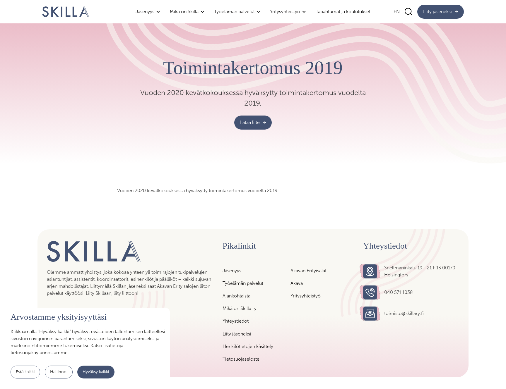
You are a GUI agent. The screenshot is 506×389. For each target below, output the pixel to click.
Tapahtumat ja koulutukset (343, 11)
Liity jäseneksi (237, 333)
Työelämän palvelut (243, 283)
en (397, 11)
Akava (296, 283)
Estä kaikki (25, 371)
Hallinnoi (58, 371)
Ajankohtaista (236, 295)
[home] (65, 12)
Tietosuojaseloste (241, 359)
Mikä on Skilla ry (240, 308)
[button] (148, 11)
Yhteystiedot (236, 321)
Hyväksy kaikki (96, 371)
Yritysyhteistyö (305, 295)
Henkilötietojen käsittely (248, 346)
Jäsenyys (232, 270)
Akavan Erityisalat (308, 270)
